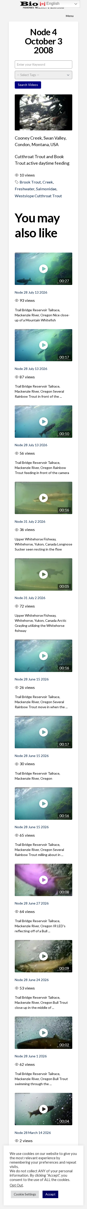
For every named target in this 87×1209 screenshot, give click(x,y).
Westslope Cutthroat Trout (38, 195)
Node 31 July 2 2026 (30, 521)
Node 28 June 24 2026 (32, 980)
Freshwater (24, 188)
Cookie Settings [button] (25, 1194)
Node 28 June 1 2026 (31, 1056)
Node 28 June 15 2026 (32, 679)
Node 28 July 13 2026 (31, 292)
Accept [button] (50, 1194)
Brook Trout (30, 182)
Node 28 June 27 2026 (32, 903)
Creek (48, 182)
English (52, 3)
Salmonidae (46, 188)
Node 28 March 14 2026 (33, 1133)
